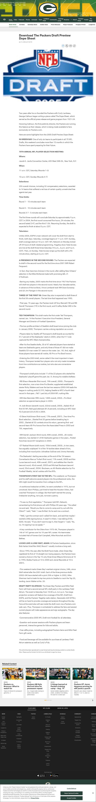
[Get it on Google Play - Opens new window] (54, 776)
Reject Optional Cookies (71, 793)
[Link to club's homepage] (4, 19)
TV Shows (19, 741)
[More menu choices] (71, 19)
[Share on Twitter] (66, 47)
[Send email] (70, 47)
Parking (48, 729)
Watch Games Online (19, 746)
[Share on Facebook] (63, 47)
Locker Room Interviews (18, 729)
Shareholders (77, 740)
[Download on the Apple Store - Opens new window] (41, 775)
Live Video (19, 724)
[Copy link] (74, 46)
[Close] (93, 793)
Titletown (47, 760)
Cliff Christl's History (3, 723)
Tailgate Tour (78, 720)
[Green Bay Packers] (48, 784)
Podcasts (19, 738)
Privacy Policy (35, 798)
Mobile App (3, 743)
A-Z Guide (47, 717)
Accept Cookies (71, 798)
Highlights (19, 717)
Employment (48, 746)
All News (3, 740)
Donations (77, 727)
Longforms (3, 727)
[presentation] (93, 701)
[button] (45, 700)
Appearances (78, 717)
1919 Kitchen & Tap (47, 755)
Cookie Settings (71, 788)
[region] (48, 793)
